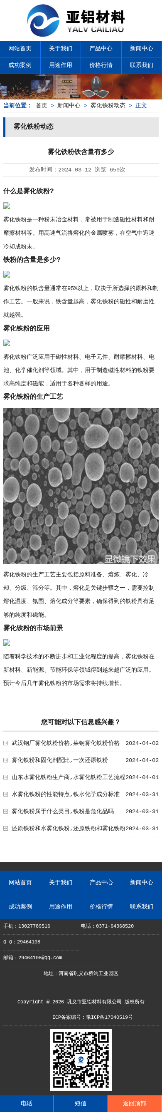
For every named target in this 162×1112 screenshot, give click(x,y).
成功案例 (20, 65)
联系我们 (141, 65)
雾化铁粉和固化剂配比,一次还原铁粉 (60, 760)
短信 (80, 1103)
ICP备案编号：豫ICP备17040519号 (92, 1017)
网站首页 (20, 48)
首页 (41, 105)
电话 (26, 1103)
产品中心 (101, 48)
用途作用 (60, 65)
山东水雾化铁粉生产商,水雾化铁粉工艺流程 (68, 777)
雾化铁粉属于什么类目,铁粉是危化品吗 (63, 811)
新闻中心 (141, 48)
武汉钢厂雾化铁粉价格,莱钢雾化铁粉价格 (66, 743)
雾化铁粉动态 (108, 105)
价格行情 (101, 65)
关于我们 (60, 48)
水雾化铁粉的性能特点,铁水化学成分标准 (66, 794)
